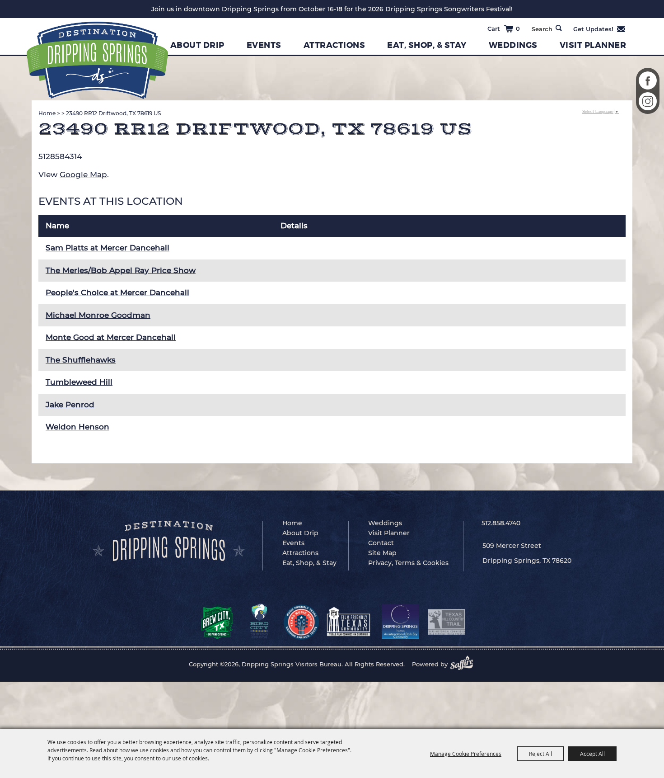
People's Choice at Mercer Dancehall (117, 292)
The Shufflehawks (81, 359)
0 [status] (518, 28)
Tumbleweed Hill (79, 382)
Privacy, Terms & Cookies (408, 563)
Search (559, 28)
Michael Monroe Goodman (98, 315)
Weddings (513, 45)
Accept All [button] (592, 753)
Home (47, 113)
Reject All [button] (540, 753)
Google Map (83, 174)
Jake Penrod (70, 404)
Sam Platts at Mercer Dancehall (107, 247)
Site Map (382, 553)
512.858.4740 (501, 523)
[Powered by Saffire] (464, 664)
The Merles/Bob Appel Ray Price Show (121, 270)
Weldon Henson (77, 426)
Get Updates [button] (599, 29)
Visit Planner (593, 45)
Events (264, 45)
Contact (381, 543)
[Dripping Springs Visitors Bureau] (97, 60)
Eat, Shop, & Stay (427, 45)
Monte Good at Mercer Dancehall (111, 337)
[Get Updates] (599, 29)
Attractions (334, 45)
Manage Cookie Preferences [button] (465, 753)
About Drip (197, 45)
